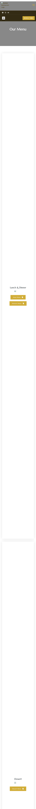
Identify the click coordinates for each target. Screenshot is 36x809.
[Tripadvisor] (8, 12)
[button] (3, 18)
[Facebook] (2, 12)
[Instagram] (5, 12)
